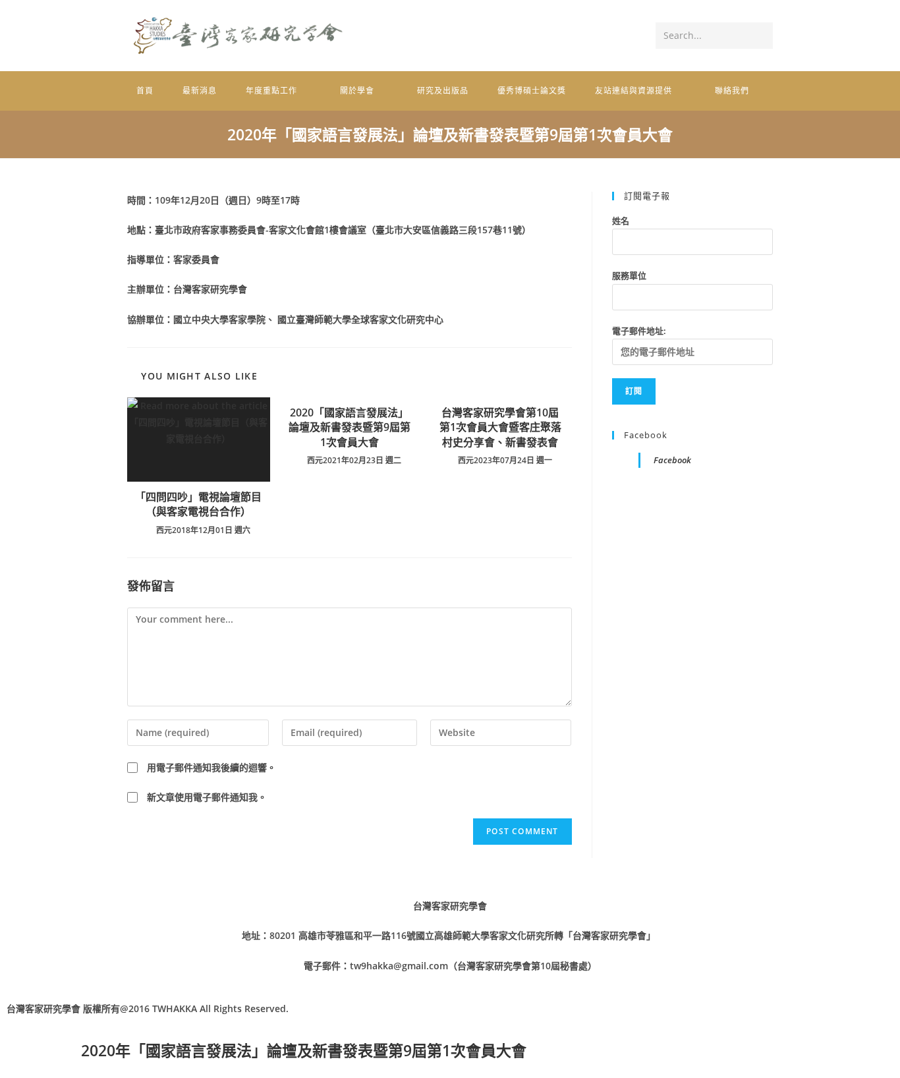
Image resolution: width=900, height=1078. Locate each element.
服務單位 (629, 275)
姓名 (620, 221)
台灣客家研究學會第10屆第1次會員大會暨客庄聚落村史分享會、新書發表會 (500, 427)
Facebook (645, 435)
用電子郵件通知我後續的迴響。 (211, 767)
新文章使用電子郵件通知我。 (207, 797)
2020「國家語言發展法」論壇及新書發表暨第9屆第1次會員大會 (349, 427)
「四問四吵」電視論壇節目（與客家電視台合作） (198, 504)
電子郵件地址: (639, 331)
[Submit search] (760, 35)
